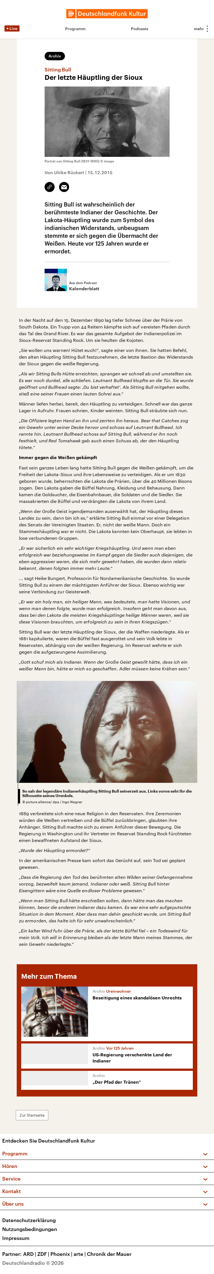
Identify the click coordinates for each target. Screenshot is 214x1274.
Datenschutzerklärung (29, 1220)
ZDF (43, 1254)
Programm (75, 28)
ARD (29, 1254)
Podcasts (139, 28)
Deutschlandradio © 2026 (33, 1263)
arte (80, 1254)
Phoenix (61, 1254)
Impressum (16, 1238)
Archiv (54, 56)
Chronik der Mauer (109, 1254)
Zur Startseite (32, 1115)
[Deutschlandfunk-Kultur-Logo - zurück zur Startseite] (107, 14)
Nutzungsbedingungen (29, 1229)
